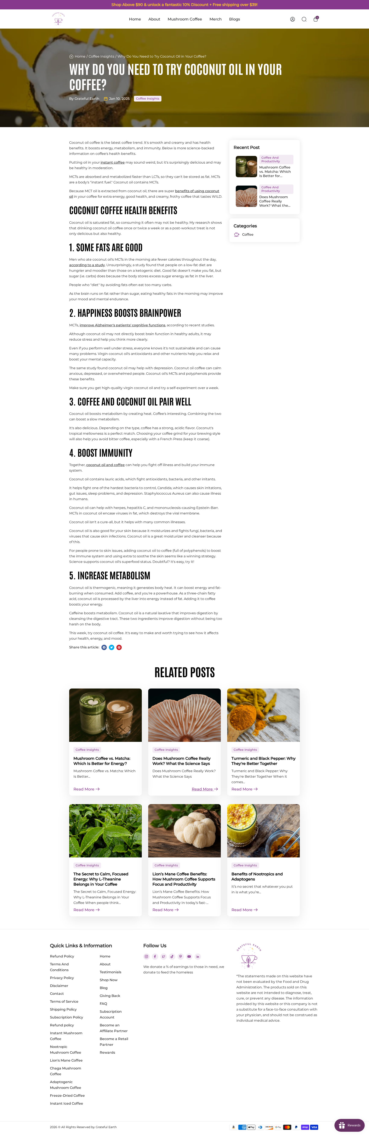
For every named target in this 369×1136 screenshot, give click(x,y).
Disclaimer (59, 986)
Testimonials (110, 972)
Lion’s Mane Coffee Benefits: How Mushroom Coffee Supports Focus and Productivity (183, 879)
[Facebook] (104, 647)
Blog (104, 988)
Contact (57, 994)
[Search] (304, 19)
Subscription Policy (66, 1017)
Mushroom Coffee (185, 19)
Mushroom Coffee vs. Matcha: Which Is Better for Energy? (275, 171)
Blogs (234, 19)
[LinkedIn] (197, 956)
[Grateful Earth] (58, 19)
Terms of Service (64, 1001)
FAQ (103, 1004)
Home (135, 19)
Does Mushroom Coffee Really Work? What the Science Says (273, 201)
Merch (215, 19)
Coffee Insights (101, 56)
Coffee (247, 234)
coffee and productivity (270, 159)
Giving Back (110, 996)
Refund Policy (62, 956)
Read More (84, 789)
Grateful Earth (106, 1127)
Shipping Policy (63, 1009)
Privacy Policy (62, 978)
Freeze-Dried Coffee (67, 1096)
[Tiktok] (172, 956)
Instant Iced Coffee (66, 1103)
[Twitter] (111, 647)
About (154, 19)
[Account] (292, 19)
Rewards (107, 1052)
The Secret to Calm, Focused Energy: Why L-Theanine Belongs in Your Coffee (100, 879)
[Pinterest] (119, 647)
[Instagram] (146, 956)
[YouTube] (189, 956)
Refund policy (62, 1025)
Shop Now (108, 980)
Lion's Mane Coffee (66, 1060)
